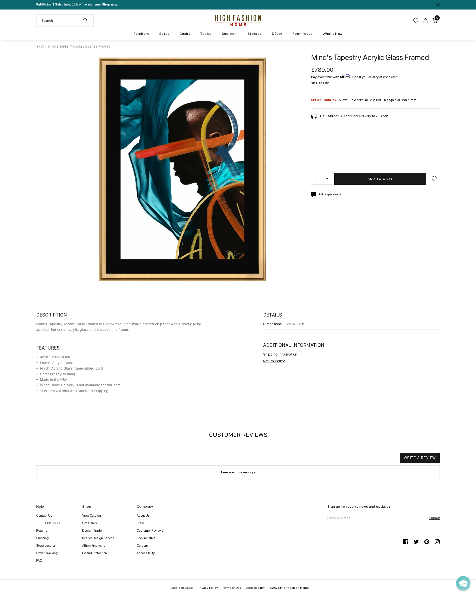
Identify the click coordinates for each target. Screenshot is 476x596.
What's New (333, 34)
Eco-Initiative (146, 538)
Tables (205, 34)
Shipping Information (280, 354)
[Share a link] (314, 194)
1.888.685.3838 (48, 523)
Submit (434, 518)
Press (141, 523)
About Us (143, 515)
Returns (41, 530)
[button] (463, 583)
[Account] (426, 21)
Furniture (141, 34)
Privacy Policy (208, 587)
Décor (277, 34)
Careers (142, 545)
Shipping (42, 538)
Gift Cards (89, 523)
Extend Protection (94, 553)
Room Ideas (302, 34)
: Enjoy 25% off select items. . (77, 4)
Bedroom (230, 34)
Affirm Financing (93, 545)
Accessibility (146, 553)
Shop (40, 46)
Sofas (164, 34)
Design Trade (92, 530)
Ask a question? (330, 194)
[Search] (85, 20)
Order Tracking (47, 553)
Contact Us (44, 515)
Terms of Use (232, 587)
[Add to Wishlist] (434, 179)
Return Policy (274, 361)
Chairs (184, 34)
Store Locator (45, 545)
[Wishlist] (416, 20)
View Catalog (91, 515)
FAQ (39, 560)
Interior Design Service (98, 538)
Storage (255, 34)
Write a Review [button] (420, 458)
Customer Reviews (150, 530)
